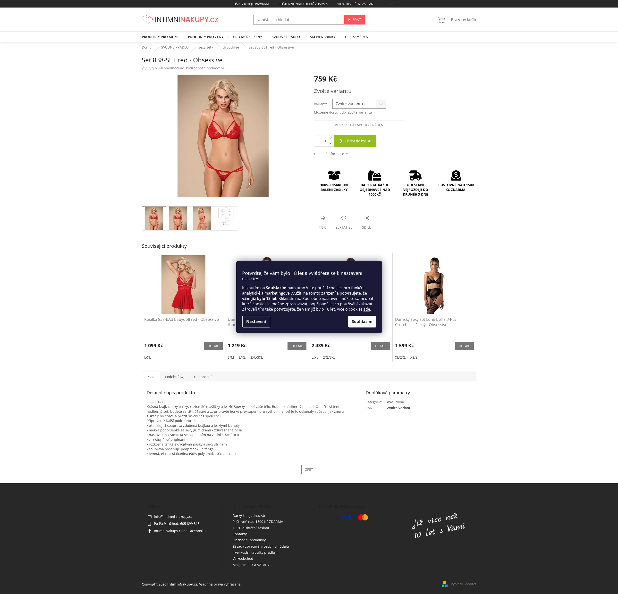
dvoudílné (395, 402)
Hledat (354, 19)
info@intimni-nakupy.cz (173, 516)
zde (367, 309)
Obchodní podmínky (249, 540)
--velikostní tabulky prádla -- (255, 552)
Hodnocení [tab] (203, 376)
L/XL (147, 357)
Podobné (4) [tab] (174, 376)
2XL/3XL (256, 357)
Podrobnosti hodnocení (205, 68)
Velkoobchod (243, 558)
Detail (213, 346)
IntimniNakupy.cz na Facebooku (180, 530)
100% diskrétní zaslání (355, 4)
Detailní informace (329, 153)
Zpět (309, 469)
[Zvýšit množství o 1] (331, 138)
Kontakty (240, 534)
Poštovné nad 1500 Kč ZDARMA (303, 4)
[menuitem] (160, 36)
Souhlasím (362, 321)
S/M (231, 357)
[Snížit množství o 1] (331, 144)
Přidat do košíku (358, 141)
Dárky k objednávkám (251, 4)
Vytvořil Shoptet (463, 583)
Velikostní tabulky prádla (359, 125)
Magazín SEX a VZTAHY (251, 564)
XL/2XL (400, 357)
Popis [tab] (151, 376)
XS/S (413, 357)
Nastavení (256, 321)
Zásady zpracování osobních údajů (261, 546)
